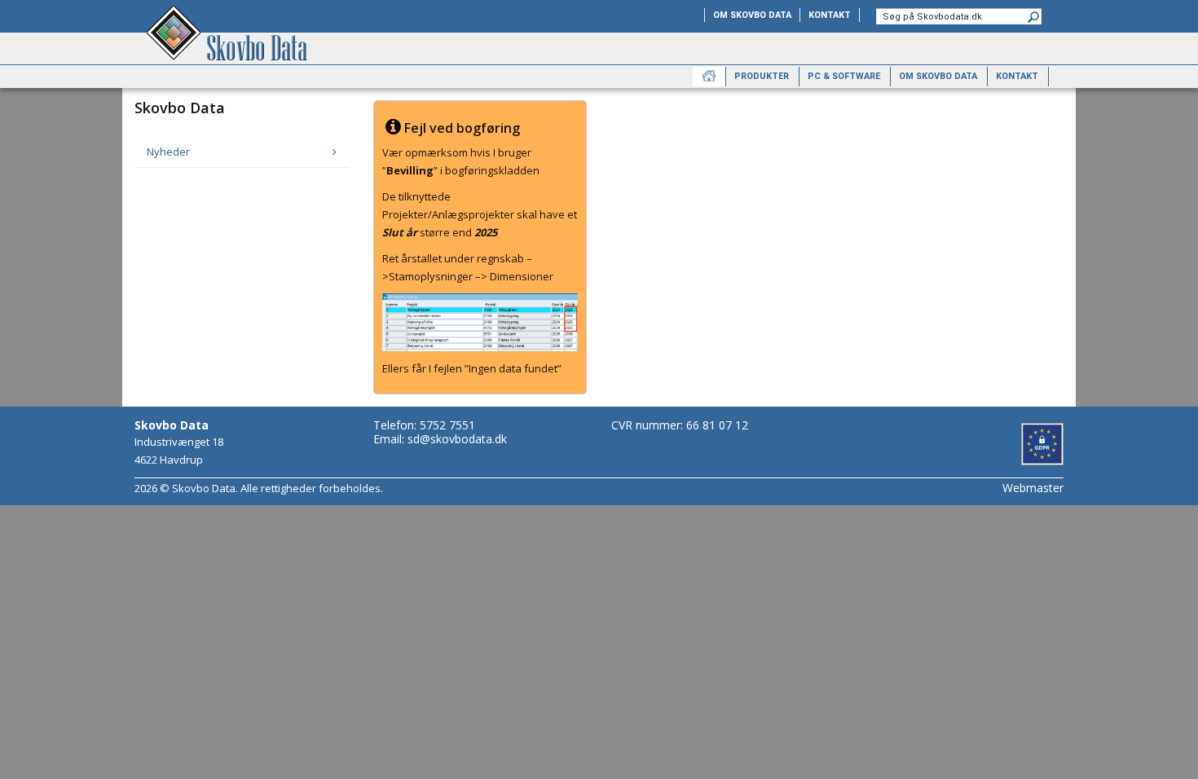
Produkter (761, 76)
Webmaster (1033, 487)
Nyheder (168, 151)
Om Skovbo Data (752, 15)
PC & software (844, 76)
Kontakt (829, 15)
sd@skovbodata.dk (457, 439)
